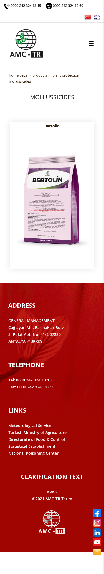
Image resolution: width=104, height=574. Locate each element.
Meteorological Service (29, 425)
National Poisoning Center (33, 453)
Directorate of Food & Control (36, 439)
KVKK (52, 491)
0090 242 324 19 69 (68, 5)
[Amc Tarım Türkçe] (87, 16)
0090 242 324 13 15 (26, 5)
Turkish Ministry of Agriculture (37, 432)
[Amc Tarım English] (97, 16)
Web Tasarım (61, 562)
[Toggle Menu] (91, 43)
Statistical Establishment (31, 446)
